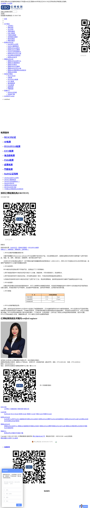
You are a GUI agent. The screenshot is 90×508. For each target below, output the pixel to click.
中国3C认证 (39, 414)
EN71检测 (11, 81)
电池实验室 (11, 38)
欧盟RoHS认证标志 (14, 48)
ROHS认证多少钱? (10, 187)
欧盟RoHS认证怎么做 (14, 53)
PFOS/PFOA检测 (13, 79)
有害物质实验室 (13, 37)
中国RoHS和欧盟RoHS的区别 (13, 189)
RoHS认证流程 (12, 92)
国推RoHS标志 (12, 64)
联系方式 (26, 409)
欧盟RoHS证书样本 (13, 421)
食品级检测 (11, 83)
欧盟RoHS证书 (12, 57)
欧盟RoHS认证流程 (10, 185)
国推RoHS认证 (8, 59)
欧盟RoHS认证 (8, 42)
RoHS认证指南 (11, 174)
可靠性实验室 (12, 35)
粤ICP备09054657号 (39, 436)
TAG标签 (15, 438)
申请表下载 (11, 94)
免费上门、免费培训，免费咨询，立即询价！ (15, 249)
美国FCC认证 (31, 414)
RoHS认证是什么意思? (11, 178)
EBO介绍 (3, 407)
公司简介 (10, 25)
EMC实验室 (11, 33)
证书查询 (13, 433)
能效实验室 (11, 40)
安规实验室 (11, 31)
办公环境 (10, 29)
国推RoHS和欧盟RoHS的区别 (17, 70)
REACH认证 (11, 75)
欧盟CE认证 (22, 414)
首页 (5, 19)
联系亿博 (7, 433)
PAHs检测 (11, 85)
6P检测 (10, 77)
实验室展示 (13, 409)
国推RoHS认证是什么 (14, 61)
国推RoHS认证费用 (14, 66)
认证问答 (3, 412)
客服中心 (7, 90)
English (12, 96)
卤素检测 (10, 87)
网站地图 (3, 438)
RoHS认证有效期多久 (14, 51)
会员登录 (7, 96)
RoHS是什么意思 (13, 44)
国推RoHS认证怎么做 (14, 68)
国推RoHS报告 (12, 72)
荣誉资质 (20, 409)
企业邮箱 (3, 3)
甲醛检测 (10, 88)
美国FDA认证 (47, 414)
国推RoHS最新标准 (14, 63)
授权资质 (10, 27)
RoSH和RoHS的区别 (14, 55)
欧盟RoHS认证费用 (14, 50)
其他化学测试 (8, 74)
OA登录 (9, 3)
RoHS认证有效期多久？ (12, 181)
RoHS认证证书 (9, 183)
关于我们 (7, 24)
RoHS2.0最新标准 (13, 46)
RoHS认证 (14, 247)
